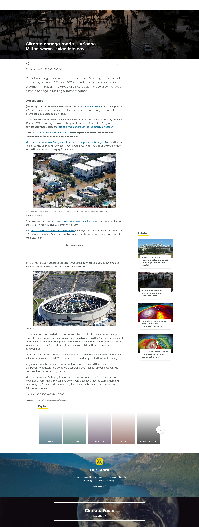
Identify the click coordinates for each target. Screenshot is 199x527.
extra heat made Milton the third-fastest (53, 230)
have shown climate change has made (77, 221)
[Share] (27, 63)
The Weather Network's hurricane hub (51, 132)
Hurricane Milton (91, 106)
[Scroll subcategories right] (160, 430)
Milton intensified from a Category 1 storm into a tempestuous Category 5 (66, 142)
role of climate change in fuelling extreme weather (85, 127)
